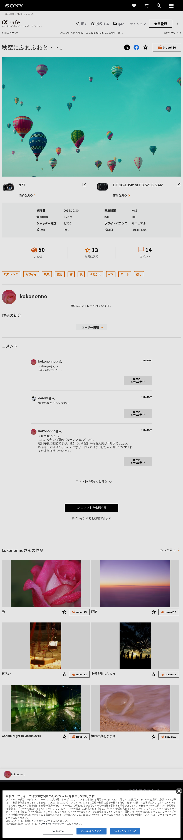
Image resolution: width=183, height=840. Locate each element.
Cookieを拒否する (91, 831)
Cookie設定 (57, 831)
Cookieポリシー (42, 821)
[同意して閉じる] (179, 791)
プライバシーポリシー (52, 824)
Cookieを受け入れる (125, 831)
